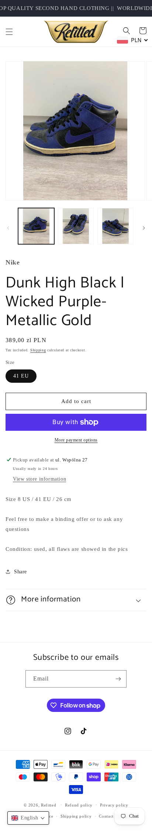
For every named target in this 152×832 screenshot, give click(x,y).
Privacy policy (114, 805)
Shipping (38, 350)
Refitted (48, 804)
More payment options (76, 440)
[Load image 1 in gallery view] (36, 226)
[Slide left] (8, 228)
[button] (9, 32)
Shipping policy (76, 816)
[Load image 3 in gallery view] (115, 226)
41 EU (21, 376)
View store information (39, 479)
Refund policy (79, 805)
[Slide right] (144, 228)
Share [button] (20, 571)
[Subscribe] (118, 679)
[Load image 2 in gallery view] (76, 226)
